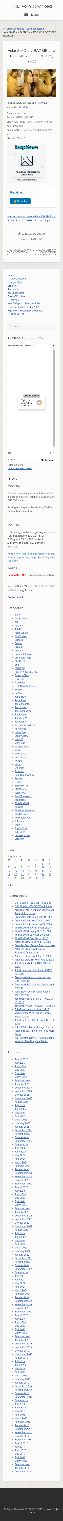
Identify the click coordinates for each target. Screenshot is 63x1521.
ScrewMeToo (22, 785)
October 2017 (22, 1436)
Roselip (19, 778)
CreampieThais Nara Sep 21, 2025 (33, 924)
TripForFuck (21, 828)
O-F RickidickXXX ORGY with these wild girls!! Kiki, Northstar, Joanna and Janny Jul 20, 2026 (34, 909)
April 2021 (20, 1286)
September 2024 (23, 1140)
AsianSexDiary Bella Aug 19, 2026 (33, 941)
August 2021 (21, 1272)
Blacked (19, 639)
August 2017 (21, 1443)
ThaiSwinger (21, 814)
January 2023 (22, 1212)
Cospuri (19, 650)
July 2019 (20, 1361)
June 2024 (20, 1151)
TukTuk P (20, 831)
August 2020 (21, 1315)
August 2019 (21, 1357)
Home (11, 275)
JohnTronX (20, 721)
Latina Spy (20, 732)
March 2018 (21, 1418)
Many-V (19, 739)
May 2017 (20, 1453)
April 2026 (20, 1073)
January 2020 (22, 1340)
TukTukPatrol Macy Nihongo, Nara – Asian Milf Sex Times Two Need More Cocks (34, 1030)
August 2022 (21, 1229)
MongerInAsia (22, 746)
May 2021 (20, 1283)
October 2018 (22, 1393)
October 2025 (22, 1094)
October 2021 (22, 1265)
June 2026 (20, 1066)
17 (43, 870)
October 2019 (22, 1350)
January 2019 (22, 1382)
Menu (34, 14)
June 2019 (20, 1364)
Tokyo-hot (20, 821)
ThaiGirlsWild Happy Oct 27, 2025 (33, 931)
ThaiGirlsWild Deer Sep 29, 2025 (32, 934)
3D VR (18, 615)
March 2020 (21, 1332)
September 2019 (23, 1354)
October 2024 (22, 1137)
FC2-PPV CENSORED (26, 671)
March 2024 (21, 1162)
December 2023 (23, 1172)
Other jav (19, 767)
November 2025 (23, 1091)
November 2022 (23, 1219)
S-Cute (18, 782)
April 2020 (20, 1329)
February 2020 (22, 1336)
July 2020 (20, 1318)
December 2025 (23, 1087)
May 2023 (20, 1197)
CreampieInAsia (23, 654)
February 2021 (22, 1293)
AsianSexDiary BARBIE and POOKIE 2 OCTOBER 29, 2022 (31, 55)
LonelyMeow (21, 735)
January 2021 (22, 1297)
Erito (17, 664)
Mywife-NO (20, 753)
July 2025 (20, 1105)
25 (50, 874)
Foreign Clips (15, 282)
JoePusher (20, 714)
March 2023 (21, 1204)
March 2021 (21, 1290)
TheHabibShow (23, 817)
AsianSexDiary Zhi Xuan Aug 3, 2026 (34, 959)
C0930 (18, 643)
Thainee (19, 806)
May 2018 (20, 1411)
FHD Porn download (31, 6)
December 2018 (23, 1386)
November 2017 (23, 1432)
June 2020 (20, 1322)
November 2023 (23, 1176)
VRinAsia (19, 838)
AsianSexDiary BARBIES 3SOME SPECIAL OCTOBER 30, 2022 (44, 252)
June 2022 (20, 1236)
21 (22, 874)
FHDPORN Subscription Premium (25, 310)
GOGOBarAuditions (25, 686)
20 (15, 874)
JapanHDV (20, 696)
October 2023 (22, 1180)
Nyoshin (19, 760)
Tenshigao (20, 799)
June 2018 (20, 1407)
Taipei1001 (20, 792)
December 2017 (23, 1428)
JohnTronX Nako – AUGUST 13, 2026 (35, 1005)
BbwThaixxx (21, 636)
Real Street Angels (24, 774)
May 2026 (20, 1069)
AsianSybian (21, 632)
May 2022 (20, 1240)
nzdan (18, 764)
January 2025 (22, 1126)
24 (43, 874)
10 (43, 867)
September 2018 (23, 1396)
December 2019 (23, 1343)
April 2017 (20, 1457)
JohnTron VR (21, 718)
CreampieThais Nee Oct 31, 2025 (32, 920)
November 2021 (23, 1261)
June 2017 (20, 1450)
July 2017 (20, 1446)
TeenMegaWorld (23, 796)
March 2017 (21, 1460)
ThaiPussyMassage (25, 810)
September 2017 (23, 1439)
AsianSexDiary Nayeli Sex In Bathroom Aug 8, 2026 (30, 950)
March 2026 (21, 1076)
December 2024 (23, 1130)
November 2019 (23, 1347)
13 (15, 870)
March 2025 (21, 1119)
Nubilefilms (20, 757)
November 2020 (23, 1304)
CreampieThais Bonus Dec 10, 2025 (34, 917)
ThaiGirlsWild (22, 803)
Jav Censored (18, 278)
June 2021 (20, 1279)
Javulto (31, 1512)
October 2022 (22, 1222)
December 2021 (23, 1258)
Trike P (18, 824)
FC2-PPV (20, 668)
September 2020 (23, 1311)
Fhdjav (56, 1509)
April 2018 (20, 1414)
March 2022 (21, 1247)
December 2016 (23, 1471)
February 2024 (22, 1165)
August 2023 (21, 1187)
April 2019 (20, 1372)
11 (50, 867)
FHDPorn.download (13, 28)
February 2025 (22, 1123)
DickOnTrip (20, 661)
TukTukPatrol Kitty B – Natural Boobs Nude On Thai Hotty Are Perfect (34, 1039)
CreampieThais (23, 657)
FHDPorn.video (43, 1509)
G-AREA (19, 679)
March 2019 (21, 1375)
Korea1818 (20, 728)
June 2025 (20, 1108)
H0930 (18, 689)
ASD (24, 233)
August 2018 (21, 1400)
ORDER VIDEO (16, 314)
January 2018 (22, 1425)
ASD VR (19, 625)
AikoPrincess (21, 618)
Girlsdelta (20, 682)
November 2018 (23, 1389)
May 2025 (20, 1112)
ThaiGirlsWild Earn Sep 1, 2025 (31, 938)
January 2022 (22, 1254)
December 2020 (23, 1300)
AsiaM (18, 629)
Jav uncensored (35, 28)
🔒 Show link (20, 201)
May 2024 (20, 1155)
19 (9, 874)
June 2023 (20, 1194)
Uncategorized (22, 835)
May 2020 (20, 1325)
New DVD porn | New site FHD (24, 303)
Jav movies (13, 289)
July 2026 (20, 1062)
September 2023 (23, 1183)
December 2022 (23, 1215)
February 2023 (22, 1208)
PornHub (19, 771)
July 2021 (20, 1276)
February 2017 (22, 1464)
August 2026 (21, 1059)
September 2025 (23, 1098)
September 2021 (23, 1268)
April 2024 (20, 1158)
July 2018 (20, 1404)
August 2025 (21, 1101)
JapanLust (20, 700)
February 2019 (22, 1379)
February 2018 (22, 1421)
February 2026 (22, 1080)
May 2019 (20, 1368)
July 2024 (20, 1148)
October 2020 (22, 1308)
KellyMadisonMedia (25, 725)
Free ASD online (16, 296)
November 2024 (23, 1133)
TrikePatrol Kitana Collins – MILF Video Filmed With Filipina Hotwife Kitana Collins (33, 1013)
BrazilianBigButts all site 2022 (23, 307)
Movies (15, 299)
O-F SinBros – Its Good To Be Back (33, 902)
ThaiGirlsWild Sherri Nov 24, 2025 (33, 927)
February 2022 (22, 1251)
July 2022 (20, 1233)
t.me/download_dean (20, 468)
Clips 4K (12, 285)
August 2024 (21, 1144)
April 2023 (20, 1201)
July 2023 (20, 1190)
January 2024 (22, 1169)
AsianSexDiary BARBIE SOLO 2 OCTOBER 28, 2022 (19, 252)
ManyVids (20, 743)
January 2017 (22, 1468)
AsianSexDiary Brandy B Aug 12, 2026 (35, 945)
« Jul (10, 885)
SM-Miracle (21, 789)
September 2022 (23, 1226)
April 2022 (20, 1244)
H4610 (18, 693)
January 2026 (22, 1084)
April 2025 (20, 1116)
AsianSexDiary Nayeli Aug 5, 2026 (33, 956)
